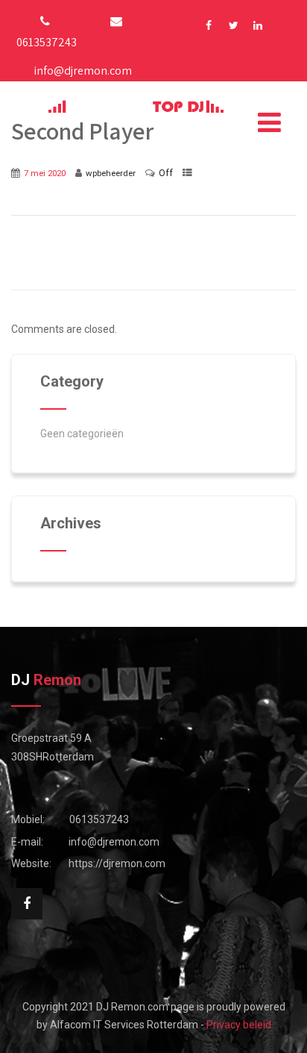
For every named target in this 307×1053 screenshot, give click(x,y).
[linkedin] (258, 26)
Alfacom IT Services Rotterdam (124, 1025)
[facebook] (209, 26)
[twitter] (234, 26)
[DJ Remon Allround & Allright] (136, 106)
